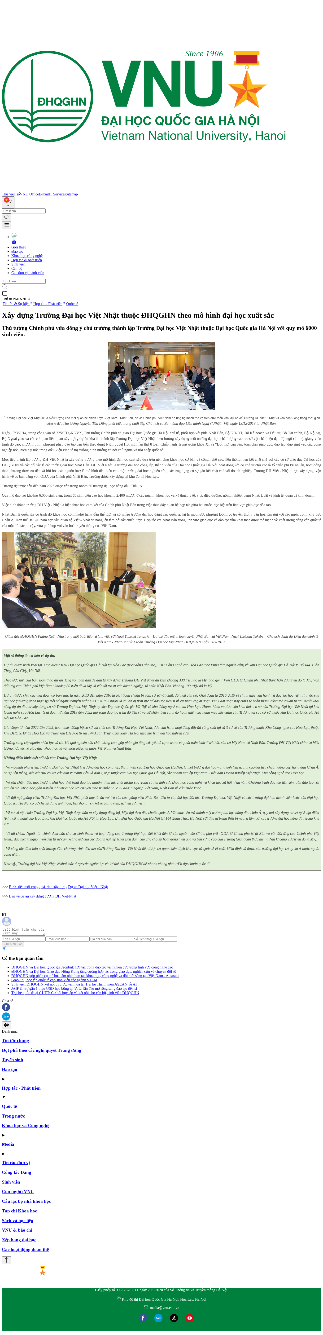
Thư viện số (11, 194)
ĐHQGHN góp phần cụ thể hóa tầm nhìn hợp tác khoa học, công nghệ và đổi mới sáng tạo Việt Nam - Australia (95, 976)
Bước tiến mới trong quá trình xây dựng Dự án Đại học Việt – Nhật (58, 887)
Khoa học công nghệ (27, 256)
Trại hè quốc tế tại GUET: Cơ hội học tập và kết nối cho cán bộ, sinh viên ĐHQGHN (75, 993)
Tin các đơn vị (16, 1162)
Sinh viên (18, 264)
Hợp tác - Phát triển (47, 304)
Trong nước (13, 1116)
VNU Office (29, 194)
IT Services (57, 194)
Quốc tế (72, 304)
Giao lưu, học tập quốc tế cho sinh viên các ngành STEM (54, 980)
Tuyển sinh (12, 1059)
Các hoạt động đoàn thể (25, 1249)
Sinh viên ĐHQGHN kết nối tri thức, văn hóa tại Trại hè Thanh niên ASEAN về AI (74, 984)
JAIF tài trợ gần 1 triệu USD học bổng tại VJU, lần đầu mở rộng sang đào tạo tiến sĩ (74, 988)
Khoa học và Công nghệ (25, 1125)
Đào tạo (17, 251)
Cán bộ (16, 268)
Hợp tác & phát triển (26, 260)
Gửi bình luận (13, 944)
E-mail (44, 194)
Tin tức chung (15, 1040)
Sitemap (72, 194)
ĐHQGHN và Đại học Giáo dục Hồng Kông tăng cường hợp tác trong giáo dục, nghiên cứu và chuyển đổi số (93, 971)
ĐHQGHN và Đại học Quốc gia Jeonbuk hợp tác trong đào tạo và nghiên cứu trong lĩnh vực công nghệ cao (92, 967)
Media (8, 1144)
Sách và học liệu (17, 1220)
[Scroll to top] (6, 1260)
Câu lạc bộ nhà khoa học (26, 1201)
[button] (161, 1007)
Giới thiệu (18, 247)
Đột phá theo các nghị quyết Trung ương (41, 1050)
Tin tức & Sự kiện (16, 304)
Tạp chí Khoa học (19, 1210)
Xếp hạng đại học (19, 1239)
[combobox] (8, 202)
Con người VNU (18, 1191)
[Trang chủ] (144, 190)
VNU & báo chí (17, 1230)
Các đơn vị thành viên (27, 273)
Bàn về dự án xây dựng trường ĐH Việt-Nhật (42, 896)
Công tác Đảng (16, 1172)
